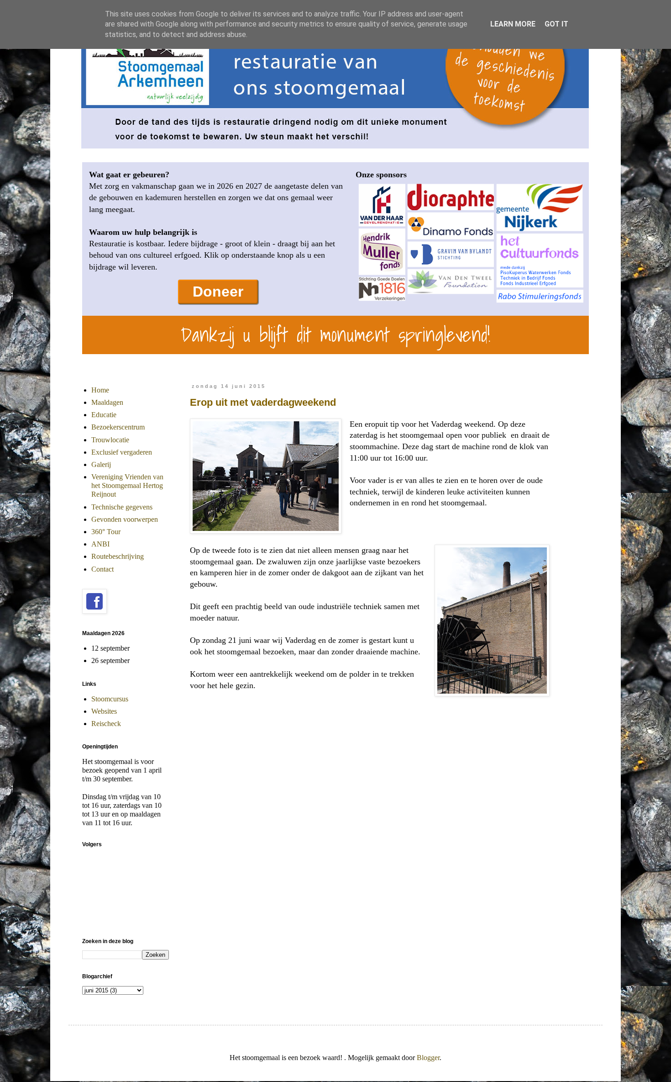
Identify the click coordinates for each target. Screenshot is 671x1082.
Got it (556, 24)
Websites (104, 711)
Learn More (512, 24)
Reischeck (106, 723)
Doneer (218, 291)
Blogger (428, 1057)
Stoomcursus (109, 699)
